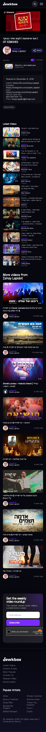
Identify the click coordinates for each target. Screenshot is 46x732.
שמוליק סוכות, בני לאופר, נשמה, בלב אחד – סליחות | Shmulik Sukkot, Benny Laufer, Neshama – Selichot (31, 234)
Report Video (9, 107)
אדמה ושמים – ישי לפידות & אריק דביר (18, 534)
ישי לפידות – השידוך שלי (12, 571)
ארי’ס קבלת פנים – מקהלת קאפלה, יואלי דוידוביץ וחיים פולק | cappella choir (32, 246)
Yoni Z (30, 708)
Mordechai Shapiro (8, 707)
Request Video (9, 678)
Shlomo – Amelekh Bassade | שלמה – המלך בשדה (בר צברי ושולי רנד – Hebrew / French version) (31, 199)
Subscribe (14, 622)
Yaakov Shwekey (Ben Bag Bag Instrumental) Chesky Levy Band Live (31, 258)
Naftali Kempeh (10, 711)
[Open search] (35, 4)
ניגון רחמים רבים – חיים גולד (29, 128)
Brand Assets (9, 682)
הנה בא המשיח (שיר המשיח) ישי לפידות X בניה (21, 347)
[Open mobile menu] (41, 4)
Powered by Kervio (12, 721)
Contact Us (8, 675)
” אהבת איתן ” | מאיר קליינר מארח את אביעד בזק (30, 187)
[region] (23, 21)
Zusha (29, 711)
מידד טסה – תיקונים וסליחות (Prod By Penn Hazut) (30, 164)
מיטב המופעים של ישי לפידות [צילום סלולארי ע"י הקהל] (20, 496)
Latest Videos (9, 665)
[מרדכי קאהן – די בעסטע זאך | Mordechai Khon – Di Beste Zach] (11, 225)
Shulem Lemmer (34, 696)
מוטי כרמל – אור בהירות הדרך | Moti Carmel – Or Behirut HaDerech (31, 176)
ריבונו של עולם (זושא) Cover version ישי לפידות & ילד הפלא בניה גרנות (22, 309)
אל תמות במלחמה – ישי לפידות (14, 459)
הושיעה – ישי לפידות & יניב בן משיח (16, 422)
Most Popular (9, 672)
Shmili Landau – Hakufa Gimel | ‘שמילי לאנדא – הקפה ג (20, 384)
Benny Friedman (10, 699)
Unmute (9, 12)
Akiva (5, 696)
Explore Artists (10, 668)
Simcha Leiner (33, 699)
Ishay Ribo (8, 702)
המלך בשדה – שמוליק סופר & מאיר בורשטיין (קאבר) (30, 211)
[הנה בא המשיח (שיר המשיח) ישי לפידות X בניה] (23, 333)
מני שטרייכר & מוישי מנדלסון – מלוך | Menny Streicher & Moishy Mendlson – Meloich (31, 140)
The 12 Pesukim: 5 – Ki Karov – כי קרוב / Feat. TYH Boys (31, 152)
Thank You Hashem (32, 703)
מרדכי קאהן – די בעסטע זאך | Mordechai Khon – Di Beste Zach (31, 223)
